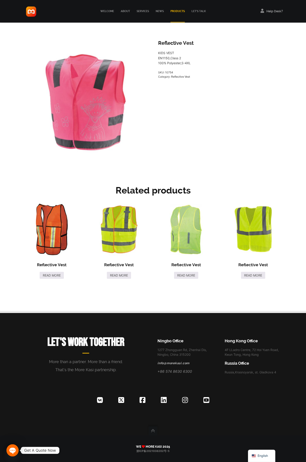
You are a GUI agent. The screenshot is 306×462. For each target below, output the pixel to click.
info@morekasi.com (173, 363)
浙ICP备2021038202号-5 (153, 451)
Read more (52, 275)
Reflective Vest (180, 76)
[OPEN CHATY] (12, 450)
